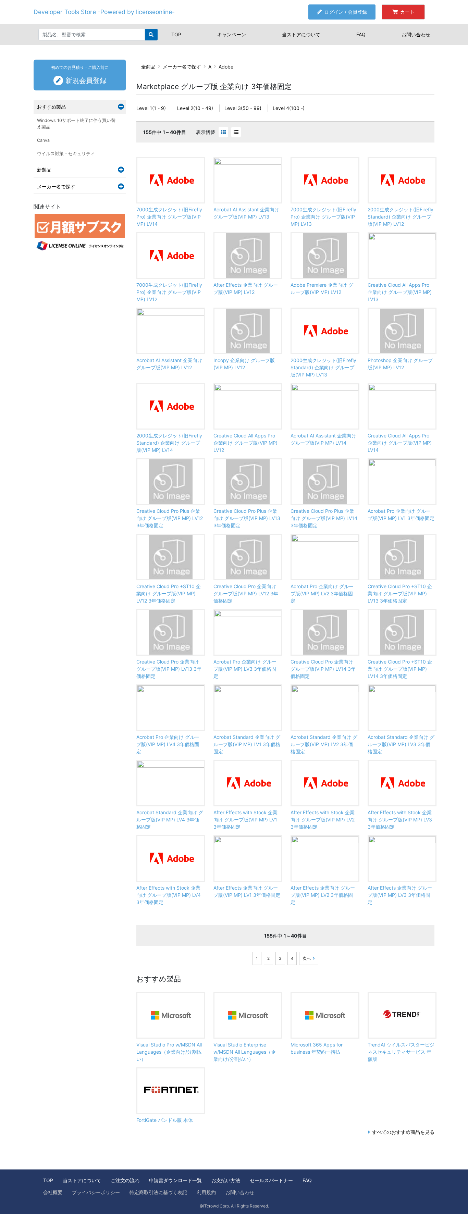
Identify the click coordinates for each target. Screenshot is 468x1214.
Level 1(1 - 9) (151, 108)
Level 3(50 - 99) (242, 108)
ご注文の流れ (125, 1180)
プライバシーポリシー (96, 1192)
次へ (307, 958)
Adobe (226, 67)
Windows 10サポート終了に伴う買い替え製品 (76, 123)
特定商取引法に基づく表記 (158, 1192)
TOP (176, 34)
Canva (43, 140)
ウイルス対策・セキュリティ (66, 153)
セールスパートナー (271, 1180)
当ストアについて (301, 34)
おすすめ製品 (51, 107)
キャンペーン (231, 34)
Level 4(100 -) (289, 108)
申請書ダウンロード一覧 (175, 1180)
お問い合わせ (416, 34)
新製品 (44, 170)
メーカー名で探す (182, 67)
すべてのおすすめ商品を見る (403, 1132)
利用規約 (206, 1192)
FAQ (361, 34)
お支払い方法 (225, 1180)
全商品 (148, 67)
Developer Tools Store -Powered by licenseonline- (104, 11)
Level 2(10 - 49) (195, 108)
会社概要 (52, 1192)
